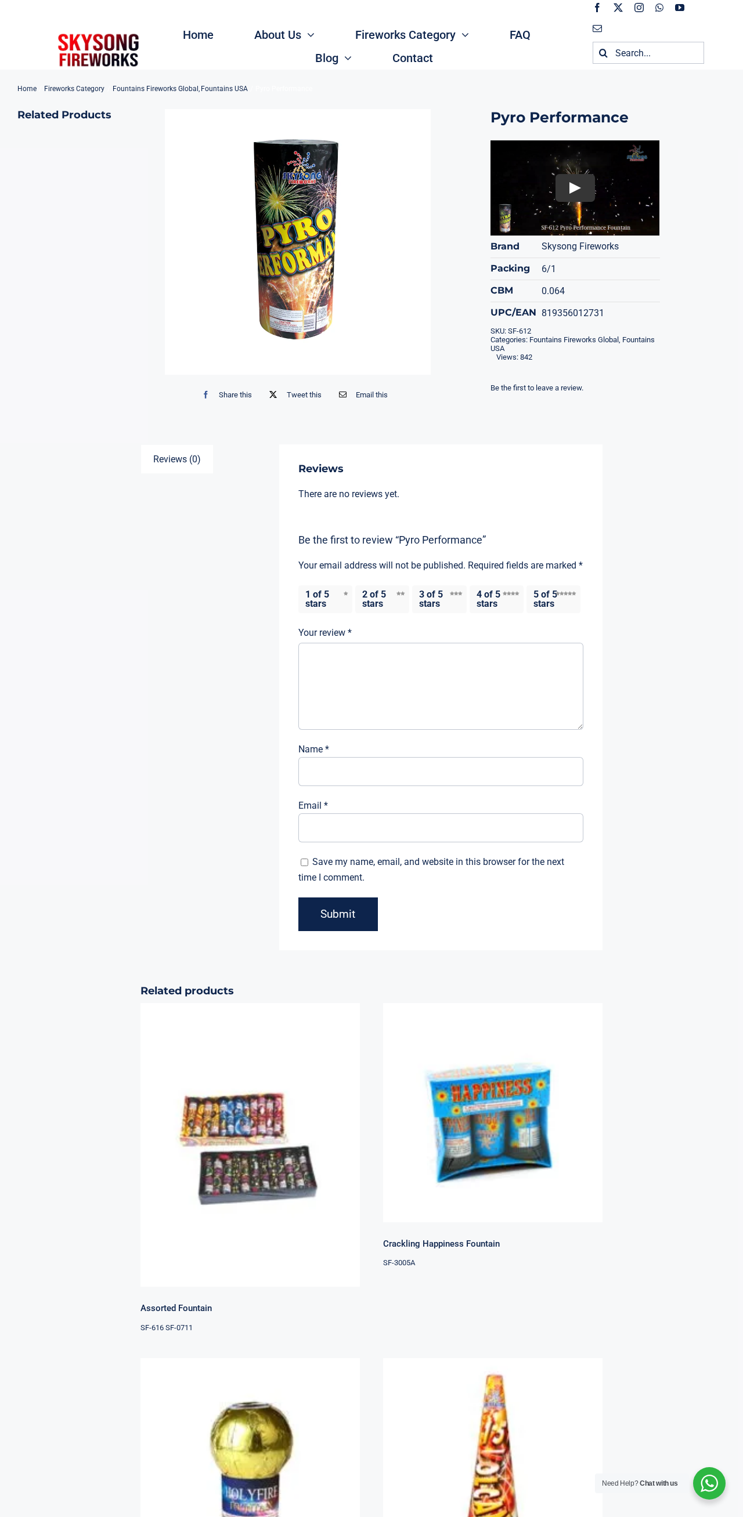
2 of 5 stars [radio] (374, 599)
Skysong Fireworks (580, 246)
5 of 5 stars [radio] (545, 599)
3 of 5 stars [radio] (431, 599)
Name (313, 749)
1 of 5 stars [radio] (317, 599)
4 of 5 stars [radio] (488, 599)
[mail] (597, 28)
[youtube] (679, 7)
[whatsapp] (659, 7)
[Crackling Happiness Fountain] (493, 1112)
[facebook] (597, 7)
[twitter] (618, 7)
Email (313, 805)
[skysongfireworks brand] (97, 33)
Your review (325, 632)
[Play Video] (575, 188)
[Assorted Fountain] (250, 1145)
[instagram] (639, 7)
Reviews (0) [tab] (177, 459)
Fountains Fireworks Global (574, 339)
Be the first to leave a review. (536, 387)
